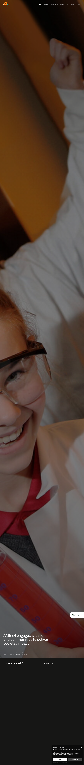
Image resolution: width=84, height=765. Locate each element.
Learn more (46, 713)
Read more (6, 648)
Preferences (75, 759)
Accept (60, 759)
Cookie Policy (56, 762)
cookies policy (70, 754)
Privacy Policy (63, 762)
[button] (81, 747)
